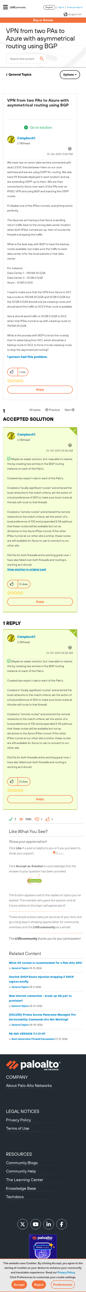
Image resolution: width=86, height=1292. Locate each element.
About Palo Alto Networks (29, 1085)
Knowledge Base (21, 1188)
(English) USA (75, 14)
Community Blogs (22, 1162)
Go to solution (41, 127)
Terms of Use (17, 1128)
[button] (19, 1284)
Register (49, 7)
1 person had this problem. (27, 357)
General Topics (20, 74)
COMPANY (17, 1077)
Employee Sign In (75, 7)
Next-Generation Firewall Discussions (33, 1039)
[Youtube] (35, 1224)
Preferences (62, 1284)
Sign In (61, 7)
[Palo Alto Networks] (43, 1065)
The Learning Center (24, 1179)
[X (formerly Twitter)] (22, 1224)
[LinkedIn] (48, 1224)
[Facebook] (61, 1224)
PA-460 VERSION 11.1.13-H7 (27, 1033)
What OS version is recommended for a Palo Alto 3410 (45, 962)
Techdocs (15, 1196)
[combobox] (26, 58)
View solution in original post (26, 569)
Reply (40, 389)
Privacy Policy (66, 1272)
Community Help (21, 1171)
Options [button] (68, 74)
